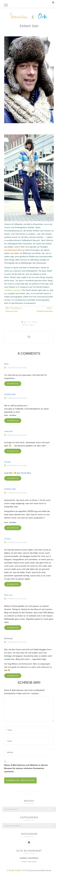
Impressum (33, 870)
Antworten (12, 384)
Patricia (8, 595)
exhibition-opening (12, 290)
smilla (7, 539)
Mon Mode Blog (24, 473)
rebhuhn (8, 431)
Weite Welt (29, 325)
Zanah (7, 462)
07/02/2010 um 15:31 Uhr (17, 599)
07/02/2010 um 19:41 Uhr (17, 642)
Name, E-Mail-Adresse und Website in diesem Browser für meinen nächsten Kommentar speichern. (26, 768)
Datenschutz (45, 870)
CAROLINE (10, 394)
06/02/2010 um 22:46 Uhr (17, 368)
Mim (6, 364)
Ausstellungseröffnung (14, 250)
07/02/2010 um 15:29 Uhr (17, 542)
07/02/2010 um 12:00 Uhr (17, 466)
